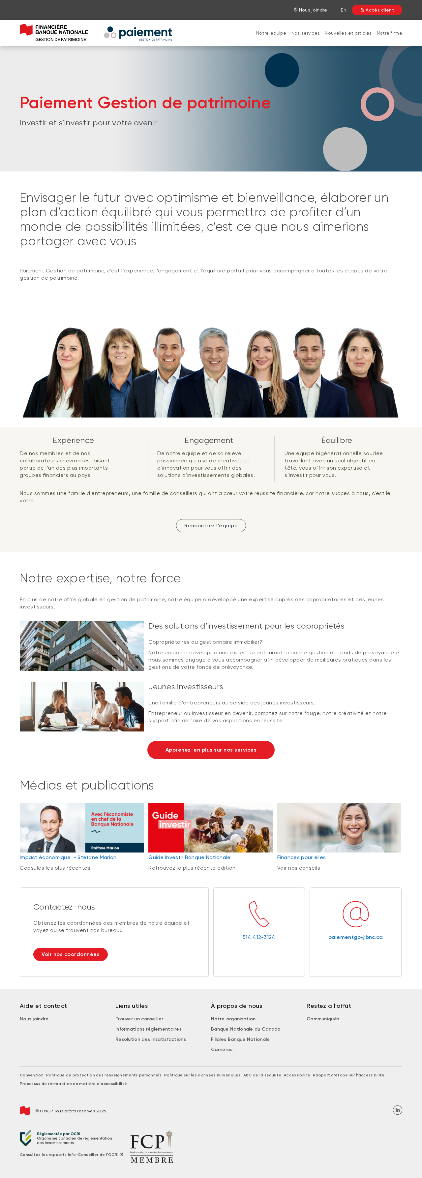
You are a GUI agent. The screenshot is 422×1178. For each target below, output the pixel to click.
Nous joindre (34, 1019)
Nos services (305, 33)
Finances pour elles (301, 857)
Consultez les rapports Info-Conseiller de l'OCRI (69, 1154)
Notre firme (389, 33)
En (343, 10)
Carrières (222, 1049)
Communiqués (323, 1019)
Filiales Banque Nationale (240, 1039)
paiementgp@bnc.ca (355, 937)
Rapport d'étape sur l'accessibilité (349, 1075)
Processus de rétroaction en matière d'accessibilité (73, 1083)
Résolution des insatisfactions (150, 1039)
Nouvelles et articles (348, 33)
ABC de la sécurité (262, 1075)
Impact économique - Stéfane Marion (68, 857)
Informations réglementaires (148, 1029)
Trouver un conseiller (139, 1019)
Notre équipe (271, 33)
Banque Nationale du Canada (246, 1029)
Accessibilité (297, 1075)
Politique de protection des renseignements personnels (104, 1075)
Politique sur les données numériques (202, 1075)
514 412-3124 (259, 937)
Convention (32, 1075)
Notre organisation (233, 1019)
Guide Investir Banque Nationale (189, 857)
